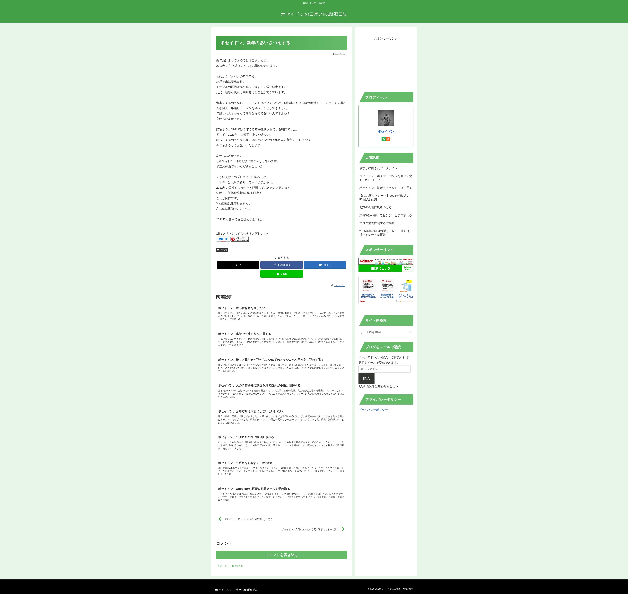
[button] (410, 332)
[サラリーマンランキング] (240, 238)
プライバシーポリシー (373, 409)
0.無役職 (223, 250)
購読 (366, 378)
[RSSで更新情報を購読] (388, 139)
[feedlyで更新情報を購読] (384, 139)
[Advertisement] (385, 64)
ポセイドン (386, 131)
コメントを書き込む (281, 555)
